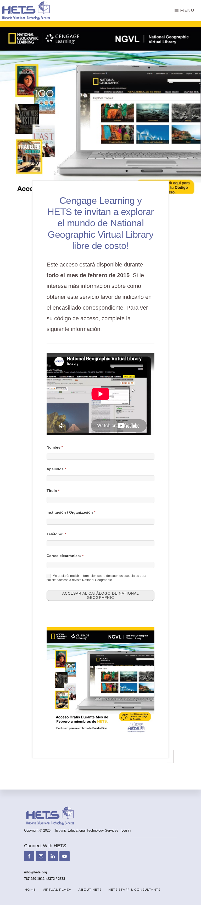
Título (53, 491)
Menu (187, 10)
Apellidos (56, 469)
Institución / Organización (71, 512)
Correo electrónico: (65, 556)
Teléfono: (56, 534)
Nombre (55, 447)
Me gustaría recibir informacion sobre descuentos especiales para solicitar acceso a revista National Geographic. (96, 578)
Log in (126, 830)
